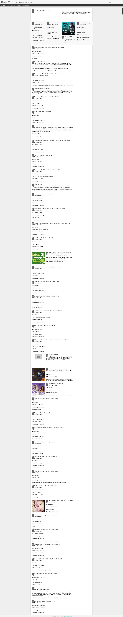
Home (9, 5)
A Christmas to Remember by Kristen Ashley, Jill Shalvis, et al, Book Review (51, 340)
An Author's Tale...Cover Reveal (56, 383)
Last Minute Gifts (38, 184)
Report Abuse (69, 616)
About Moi (13, 5)
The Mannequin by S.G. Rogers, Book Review (44, 601)
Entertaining (18, 5)
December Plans (38, 588)
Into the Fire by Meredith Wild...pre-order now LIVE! (60, 369)
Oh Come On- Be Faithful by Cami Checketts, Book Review (47, 74)
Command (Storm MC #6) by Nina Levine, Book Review (47, 296)
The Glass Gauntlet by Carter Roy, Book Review (85, 24)
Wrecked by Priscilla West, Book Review (43, 194)
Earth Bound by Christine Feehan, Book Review (45, 442)
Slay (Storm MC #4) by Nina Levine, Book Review (45, 456)
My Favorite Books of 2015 (44, 10)
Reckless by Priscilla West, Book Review (43, 413)
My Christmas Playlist (53, 354)
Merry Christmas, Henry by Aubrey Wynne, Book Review (47, 544)
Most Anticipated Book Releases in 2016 (43, 126)
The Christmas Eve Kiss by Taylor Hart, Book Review (46, 486)
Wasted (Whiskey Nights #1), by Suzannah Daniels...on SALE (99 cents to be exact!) (70, 39)
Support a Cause (25, 5)
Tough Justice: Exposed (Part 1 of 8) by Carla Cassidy (46, 97)
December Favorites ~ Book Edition (42, 88)
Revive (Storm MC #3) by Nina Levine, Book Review (46, 471)
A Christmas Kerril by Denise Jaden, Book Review (45, 573)
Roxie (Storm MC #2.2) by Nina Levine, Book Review (61, 500)
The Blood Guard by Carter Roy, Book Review (44, 325)
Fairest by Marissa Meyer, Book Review (43, 155)
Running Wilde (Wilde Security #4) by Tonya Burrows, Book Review (49, 208)
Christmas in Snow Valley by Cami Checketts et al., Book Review (49, 47)
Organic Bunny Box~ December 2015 (42, 62)
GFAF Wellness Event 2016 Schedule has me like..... (61, 252)
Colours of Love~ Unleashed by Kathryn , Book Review (46, 281)
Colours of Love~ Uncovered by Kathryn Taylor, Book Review (48, 310)
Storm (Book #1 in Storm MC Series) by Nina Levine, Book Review (49, 558)
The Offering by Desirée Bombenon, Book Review (53, 24)
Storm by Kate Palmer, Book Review (42, 111)
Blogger (65, 616)
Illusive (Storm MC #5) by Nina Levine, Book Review (46, 398)
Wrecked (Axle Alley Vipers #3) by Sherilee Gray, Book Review (48, 267)
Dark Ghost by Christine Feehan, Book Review (44, 237)
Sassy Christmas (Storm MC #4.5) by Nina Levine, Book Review (48, 427)
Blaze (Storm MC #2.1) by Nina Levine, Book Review (46, 515)
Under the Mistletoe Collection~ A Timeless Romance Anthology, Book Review (52, 140)
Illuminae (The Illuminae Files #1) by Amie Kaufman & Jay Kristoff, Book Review (52, 223)
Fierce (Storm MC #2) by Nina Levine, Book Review (46, 529)
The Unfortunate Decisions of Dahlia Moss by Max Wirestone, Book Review (38, 26)
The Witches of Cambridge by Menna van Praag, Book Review (48, 169)
